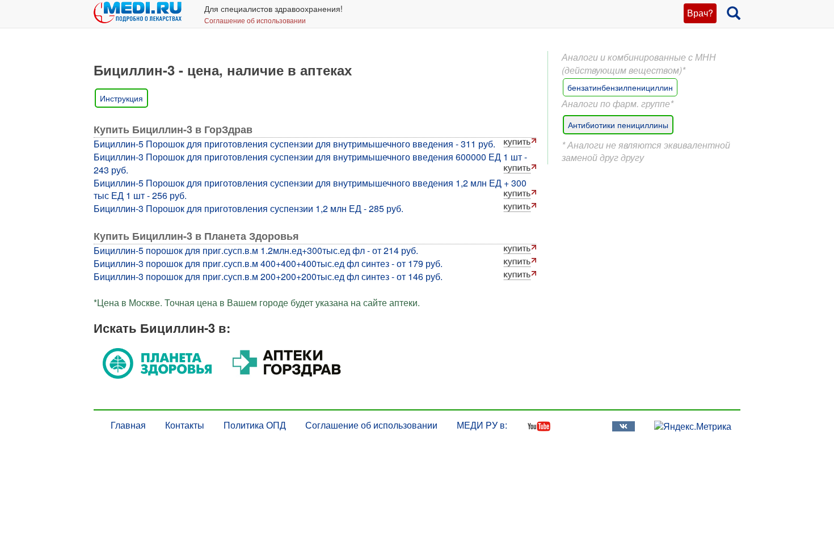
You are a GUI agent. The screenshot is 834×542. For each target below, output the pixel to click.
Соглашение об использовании (255, 20)
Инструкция (121, 98)
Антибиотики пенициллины (618, 124)
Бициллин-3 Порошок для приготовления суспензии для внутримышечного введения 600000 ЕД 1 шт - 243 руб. (310, 163)
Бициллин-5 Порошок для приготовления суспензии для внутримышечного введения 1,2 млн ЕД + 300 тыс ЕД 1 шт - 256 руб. (310, 189)
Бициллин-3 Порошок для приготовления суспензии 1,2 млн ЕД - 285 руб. (248, 208)
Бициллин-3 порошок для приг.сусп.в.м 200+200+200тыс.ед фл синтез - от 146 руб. (268, 276)
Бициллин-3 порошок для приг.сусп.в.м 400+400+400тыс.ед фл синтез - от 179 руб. (268, 263)
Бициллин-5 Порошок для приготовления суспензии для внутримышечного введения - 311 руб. (294, 143)
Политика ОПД (255, 424)
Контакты (184, 424)
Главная (128, 424)
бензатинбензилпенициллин (620, 87)
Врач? (700, 12)
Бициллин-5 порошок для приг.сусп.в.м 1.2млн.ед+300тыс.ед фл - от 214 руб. (256, 250)
